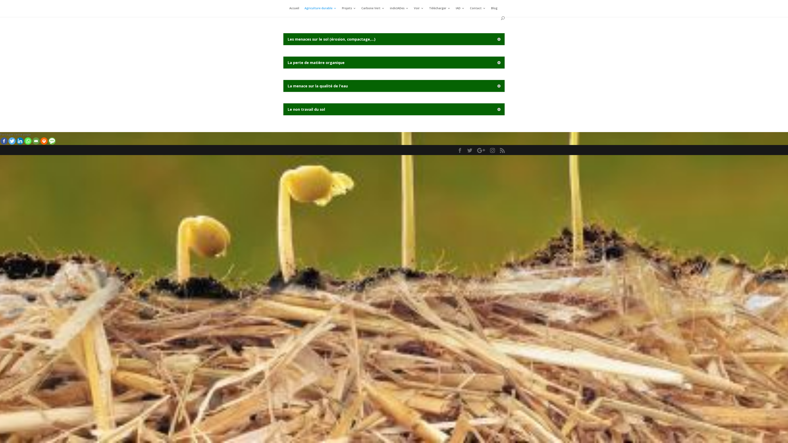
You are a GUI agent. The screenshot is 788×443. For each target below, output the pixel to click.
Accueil (294, 8)
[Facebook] (4, 141)
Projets (347, 8)
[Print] (44, 141)
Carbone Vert (370, 8)
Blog (494, 8)
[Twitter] (12, 141)
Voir (417, 8)
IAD (458, 8)
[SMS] (52, 141)
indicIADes (397, 8)
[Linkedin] (20, 141)
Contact (476, 8)
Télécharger (437, 8)
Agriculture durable (318, 8)
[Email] (36, 141)
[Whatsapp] (28, 141)
